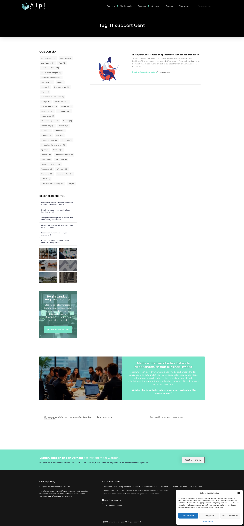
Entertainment (61, 102)
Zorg (71, 183)
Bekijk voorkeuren (230, 515)
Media (59, 135)
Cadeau (45, 87)
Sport (44, 150)
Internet (45, 130)
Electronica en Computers (52, 97)
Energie (45, 102)
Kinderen (59, 130)
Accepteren (188, 515)
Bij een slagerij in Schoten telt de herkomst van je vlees (55, 241)
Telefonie (57, 150)
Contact (169, 6)
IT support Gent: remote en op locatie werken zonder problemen (165, 55)
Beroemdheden (110, 487)
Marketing (46, 135)
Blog (60, 82)
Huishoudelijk (47, 126)
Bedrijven (46, 82)
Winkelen (62, 169)
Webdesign (46, 169)
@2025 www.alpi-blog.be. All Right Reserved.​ (122, 522)
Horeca (67, 121)
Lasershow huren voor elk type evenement (54, 234)
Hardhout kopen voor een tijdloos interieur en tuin (55, 211)
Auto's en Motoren (50, 68)
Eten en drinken (49, 106)
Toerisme (46, 155)
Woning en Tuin (64, 174)
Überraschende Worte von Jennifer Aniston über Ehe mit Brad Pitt (67, 418)
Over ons (142, 6)
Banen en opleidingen (51, 73)
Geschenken (47, 111)
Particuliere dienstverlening (53, 145)
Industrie (63, 126)
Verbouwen (61, 159)
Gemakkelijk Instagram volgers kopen (166, 417)
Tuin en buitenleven (64, 155)
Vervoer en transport (50, 164)
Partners (111, 6)
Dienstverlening (62, 87)
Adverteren (65, 58)
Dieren (45, 92)
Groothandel (47, 116)
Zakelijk (45, 179)
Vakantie (46, 159)
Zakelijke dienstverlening (52, 183)
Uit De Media (126, 6)
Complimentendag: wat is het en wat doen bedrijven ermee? (57, 219)
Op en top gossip (104, 417)
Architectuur (47, 63)
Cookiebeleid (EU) (149, 487)
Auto (62, 63)
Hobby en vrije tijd (50, 121)
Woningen (46, 174)
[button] (239, 493)
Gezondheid (64, 111)
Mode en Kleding (49, 140)
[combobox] (210, 6)
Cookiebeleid (208, 521)
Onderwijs (67, 140)
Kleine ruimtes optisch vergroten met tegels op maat (57, 226)
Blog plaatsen (185, 6)
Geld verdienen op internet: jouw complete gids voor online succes (131, 494)
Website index (196, 487)
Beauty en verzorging (51, 77)
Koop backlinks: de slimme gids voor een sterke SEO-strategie (142, 490)
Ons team (155, 6)
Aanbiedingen (48, 58)
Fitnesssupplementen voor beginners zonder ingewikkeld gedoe (57, 203)
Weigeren (209, 515)
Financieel (66, 106)
